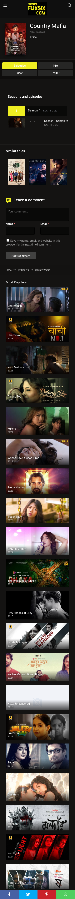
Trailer (55, 73)
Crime (33, 37)
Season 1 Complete (56, 120)
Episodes (20, 65)
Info (55, 65)
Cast (19, 73)
